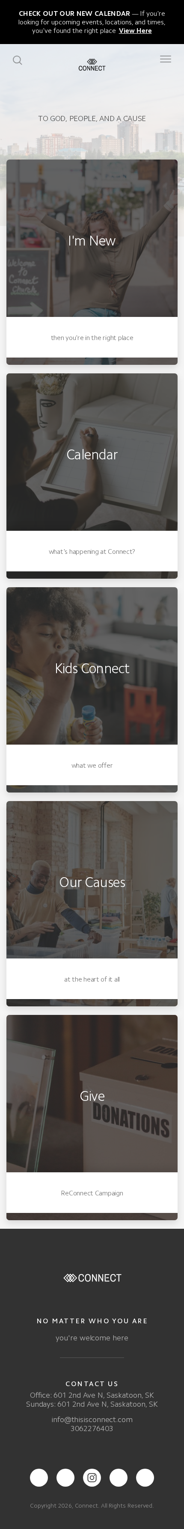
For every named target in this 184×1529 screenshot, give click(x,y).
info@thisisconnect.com (92, 1419)
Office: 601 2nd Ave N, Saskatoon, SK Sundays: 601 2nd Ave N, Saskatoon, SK (92, 1399)
